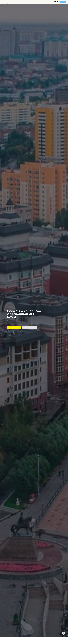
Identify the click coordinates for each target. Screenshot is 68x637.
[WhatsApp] (57, 2)
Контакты (48, 1)
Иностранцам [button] (28, 1)
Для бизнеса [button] (20, 1)
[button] (14, 327)
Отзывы (43, 1)
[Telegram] (55, 2)
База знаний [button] (36, 1)
